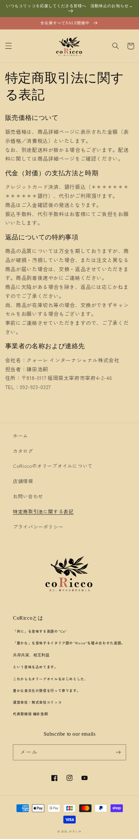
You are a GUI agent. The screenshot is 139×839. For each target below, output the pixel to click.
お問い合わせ (28, 496)
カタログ (23, 450)
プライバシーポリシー (38, 526)
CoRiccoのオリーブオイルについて (53, 465)
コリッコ (75, 831)
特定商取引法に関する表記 (43, 511)
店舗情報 (23, 480)
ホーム (20, 435)
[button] (8, 46)
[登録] (118, 752)
